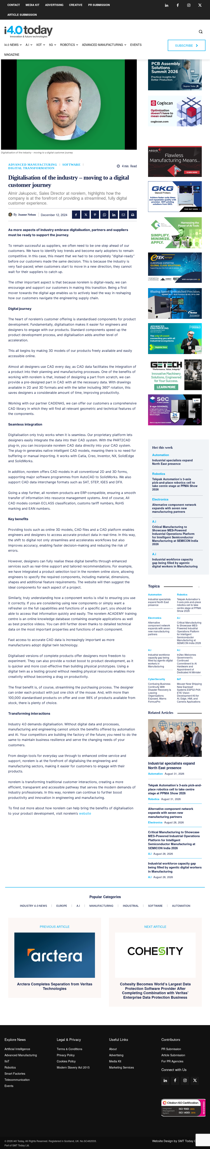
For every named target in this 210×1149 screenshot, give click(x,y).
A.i (154, 521)
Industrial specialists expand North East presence (172, 462)
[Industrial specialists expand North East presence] (175, 738)
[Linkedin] (166, 5)
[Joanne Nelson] (11, 215)
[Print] (133, 215)
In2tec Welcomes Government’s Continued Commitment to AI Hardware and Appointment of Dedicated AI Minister (189, 663)
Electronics (160, 499)
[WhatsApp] (104, 215)
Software (71, 164)
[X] (85, 215)
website (85, 813)
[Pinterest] (95, 215)
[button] (200, 31)
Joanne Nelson (27, 214)
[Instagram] (188, 5)
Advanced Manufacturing (32, 164)
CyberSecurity (156, 679)
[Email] (123, 215)
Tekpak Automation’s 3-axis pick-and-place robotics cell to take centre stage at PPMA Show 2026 (174, 484)
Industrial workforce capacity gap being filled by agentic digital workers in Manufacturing (175, 562)
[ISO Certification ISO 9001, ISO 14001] (183, 1108)
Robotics (158, 473)
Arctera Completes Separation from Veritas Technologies (54, 986)
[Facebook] (177, 5)
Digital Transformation (31, 168)
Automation (160, 454)
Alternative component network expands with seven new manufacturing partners (174, 508)
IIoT (179, 679)
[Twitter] (199, 5)
